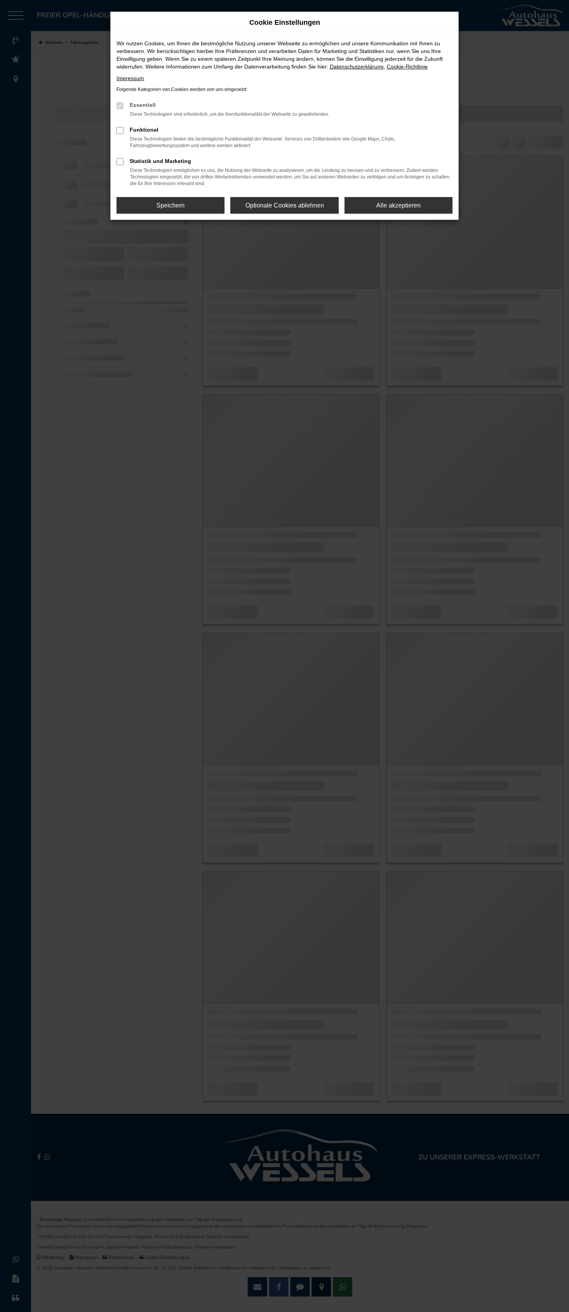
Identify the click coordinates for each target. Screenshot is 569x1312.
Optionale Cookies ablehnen (284, 205)
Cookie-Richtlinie (407, 66)
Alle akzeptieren (398, 205)
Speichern (170, 205)
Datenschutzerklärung (357, 66)
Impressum (130, 78)
